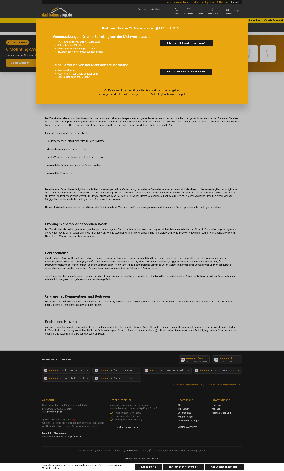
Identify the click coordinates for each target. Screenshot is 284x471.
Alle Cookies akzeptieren (224, 466)
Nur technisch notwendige (183, 466)
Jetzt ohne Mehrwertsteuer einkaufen (186, 43)
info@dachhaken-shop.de (171, 94)
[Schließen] (240, 27)
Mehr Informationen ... (52, 468)
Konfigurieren (148, 466)
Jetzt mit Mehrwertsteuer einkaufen (186, 71)
